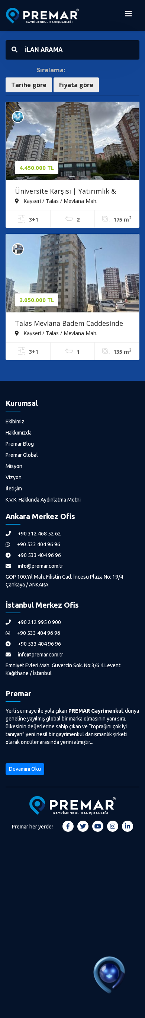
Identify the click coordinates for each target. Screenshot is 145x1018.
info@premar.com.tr (40, 566)
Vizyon (14, 477)
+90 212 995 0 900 (39, 622)
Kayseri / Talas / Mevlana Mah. (59, 200)
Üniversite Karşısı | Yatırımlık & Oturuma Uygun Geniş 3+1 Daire (67, 192)
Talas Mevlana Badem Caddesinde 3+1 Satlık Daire (69, 324)
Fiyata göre (76, 85)
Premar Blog (20, 444)
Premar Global (22, 455)
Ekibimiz (15, 421)
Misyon (14, 466)
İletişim (14, 488)
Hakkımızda (19, 433)
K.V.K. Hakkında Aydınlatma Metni (43, 500)
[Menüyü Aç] (128, 15)
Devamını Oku (25, 769)
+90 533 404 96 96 (38, 544)
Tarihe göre (28, 85)
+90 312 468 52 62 (39, 534)
